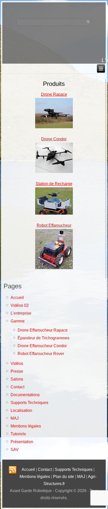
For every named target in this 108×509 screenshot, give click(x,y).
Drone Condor (54, 139)
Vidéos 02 (20, 305)
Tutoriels (18, 434)
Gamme (18, 321)
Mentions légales (26, 426)
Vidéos (17, 363)
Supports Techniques (29, 402)
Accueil (17, 297)
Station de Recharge (54, 184)
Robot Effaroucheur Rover (41, 353)
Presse (17, 371)
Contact (17, 387)
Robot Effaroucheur (54, 225)
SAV (15, 449)
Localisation (21, 410)
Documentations (25, 395)
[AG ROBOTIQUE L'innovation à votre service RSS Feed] (13, 470)
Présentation (22, 442)
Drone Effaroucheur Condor (42, 346)
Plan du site (63, 476)
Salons (17, 379)
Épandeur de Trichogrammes (43, 338)
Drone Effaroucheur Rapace (43, 330)
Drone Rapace (54, 94)
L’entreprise (21, 313)
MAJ (15, 418)
